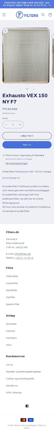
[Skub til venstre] (20, 89)
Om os (9, 365)
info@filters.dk (23, 254)
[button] (3, 14)
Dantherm (11, 338)
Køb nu (27, 144)
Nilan (9, 345)
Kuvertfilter (12, 283)
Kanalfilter (11, 290)
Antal (5, 118)
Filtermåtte (12, 276)
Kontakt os (11, 386)
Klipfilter (10, 297)
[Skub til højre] (33, 89)
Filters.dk (17, 425)
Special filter (13, 304)
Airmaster (11, 324)
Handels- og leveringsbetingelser (23, 372)
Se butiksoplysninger (17, 163)
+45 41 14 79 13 (24, 258)
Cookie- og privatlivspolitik (20, 379)
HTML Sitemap (14, 393)
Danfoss (10, 331)
